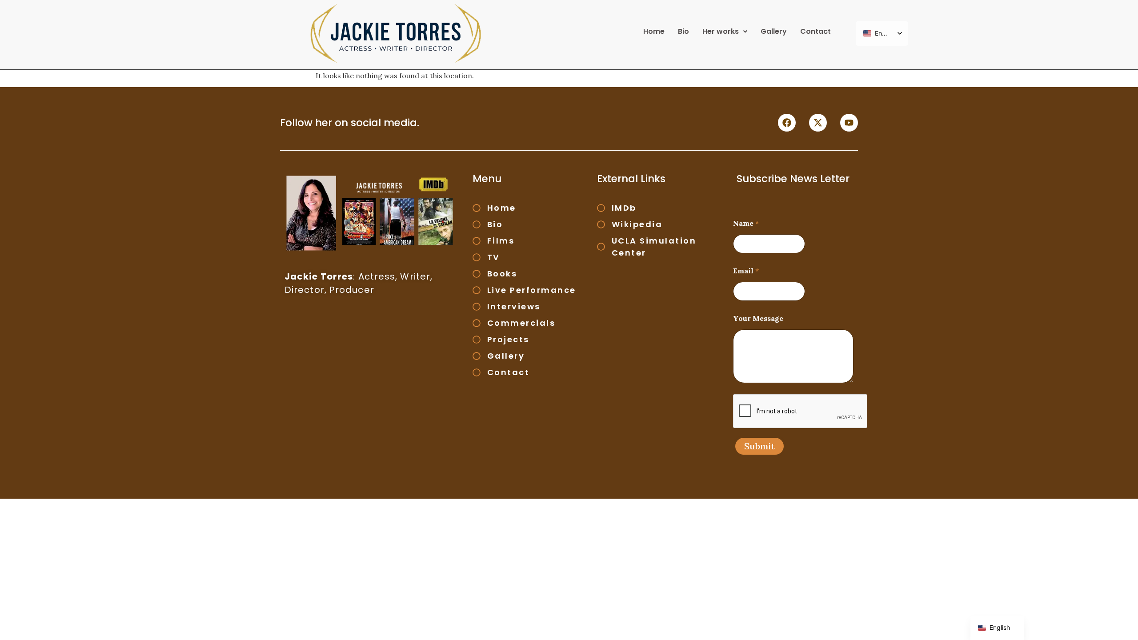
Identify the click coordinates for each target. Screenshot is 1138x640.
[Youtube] (849, 123)
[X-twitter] (818, 123)
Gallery (774, 31)
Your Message (758, 318)
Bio (683, 31)
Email (746, 271)
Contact (815, 31)
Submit (759, 446)
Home (654, 31)
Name (746, 223)
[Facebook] (787, 123)
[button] (725, 31)
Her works (720, 31)
